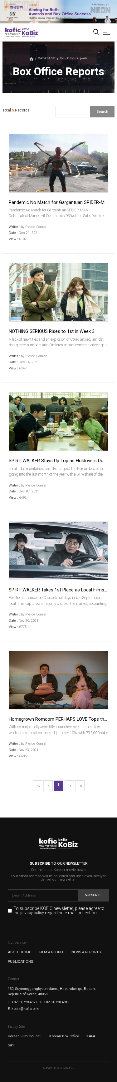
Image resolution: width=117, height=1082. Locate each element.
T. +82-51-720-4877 (22, 1002)
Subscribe (93, 895)
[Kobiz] (29, 32)
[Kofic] (13, 32)
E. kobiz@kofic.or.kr (24, 1008)
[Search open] (96, 32)
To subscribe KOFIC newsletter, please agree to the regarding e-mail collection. (59, 910)
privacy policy (32, 913)
